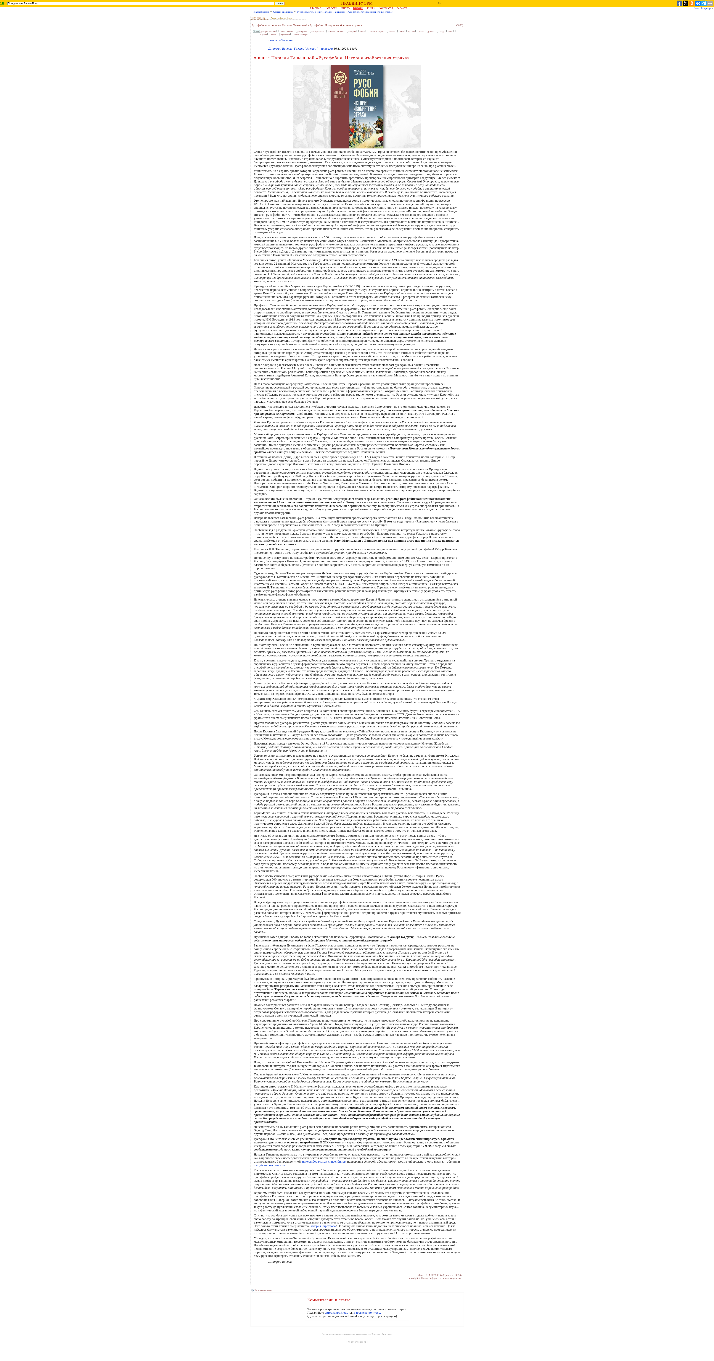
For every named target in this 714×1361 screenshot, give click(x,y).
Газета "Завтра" (286, 31)
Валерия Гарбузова (323, 1226)
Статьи (358, 8)
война (421, 31)
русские (411, 31)
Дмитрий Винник (268, 31)
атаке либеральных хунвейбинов (323, 1161)
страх (450, 31)
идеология (285, 34)
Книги (371, 8)
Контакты (386, 8)
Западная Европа (376, 31)
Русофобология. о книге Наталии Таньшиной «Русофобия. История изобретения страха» (345, 11)
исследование (317, 31)
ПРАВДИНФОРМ (357, 3)
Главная (315, 8)
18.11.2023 (256, 18)
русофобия (302, 31)
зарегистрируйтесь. (367, 1312)
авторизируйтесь (336, 1312)
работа (431, 31)
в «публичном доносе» (269, 1165)
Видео (345, 8)
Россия (391, 31)
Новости (331, 8)
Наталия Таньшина (336, 31)
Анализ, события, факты (281, 18)
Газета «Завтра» (301, 34)
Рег (440, 3)
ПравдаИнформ (261, 11)
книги (362, 31)
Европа (263, 34)
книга (401, 31)
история (352, 31)
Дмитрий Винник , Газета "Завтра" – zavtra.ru (300, 48)
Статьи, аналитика (283, 11)
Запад (441, 31)
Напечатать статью (263, 1290)
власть (273, 34)
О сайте (402, 8)
